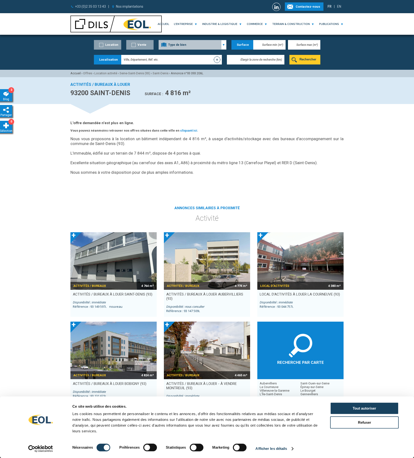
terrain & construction (291, 24)
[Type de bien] (192, 45)
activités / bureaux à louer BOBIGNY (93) (109, 384)
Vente (142, 44)
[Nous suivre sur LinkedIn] (277, 7)
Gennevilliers (309, 394)
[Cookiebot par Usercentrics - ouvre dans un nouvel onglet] (41, 448)
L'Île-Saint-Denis (271, 394)
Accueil (163, 24)
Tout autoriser (364, 408)
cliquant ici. (189, 130)
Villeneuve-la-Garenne (274, 390)
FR (330, 6)
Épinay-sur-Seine (311, 387)
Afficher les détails (271, 448)
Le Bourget (308, 390)
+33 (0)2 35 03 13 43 (90, 6)
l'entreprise (183, 24)
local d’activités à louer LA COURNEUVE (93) (300, 294)
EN (339, 6)
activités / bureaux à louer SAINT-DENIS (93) (112, 294)
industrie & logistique (219, 24)
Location (111, 44)
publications (329, 24)
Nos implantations (129, 6)
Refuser (364, 422)
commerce (255, 24)
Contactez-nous (308, 6)
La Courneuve (269, 387)
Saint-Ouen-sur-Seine (314, 383)
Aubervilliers (268, 383)
